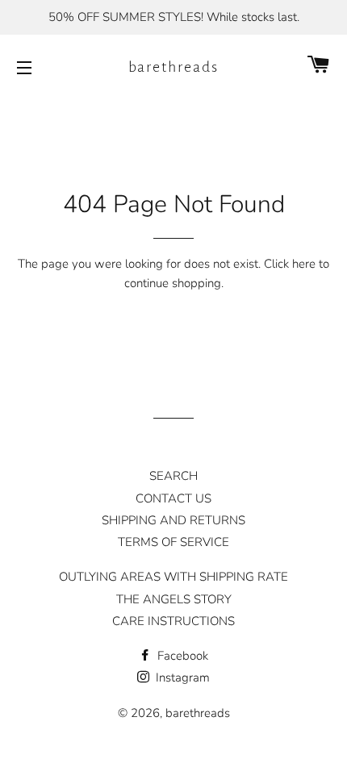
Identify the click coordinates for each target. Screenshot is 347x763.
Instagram (181, 677)
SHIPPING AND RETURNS (173, 520)
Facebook (181, 656)
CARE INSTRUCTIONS (173, 621)
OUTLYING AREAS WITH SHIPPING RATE (173, 577)
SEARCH (173, 476)
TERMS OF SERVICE (173, 542)
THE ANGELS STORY (174, 599)
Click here (290, 264)
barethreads (173, 67)
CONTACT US (173, 498)
